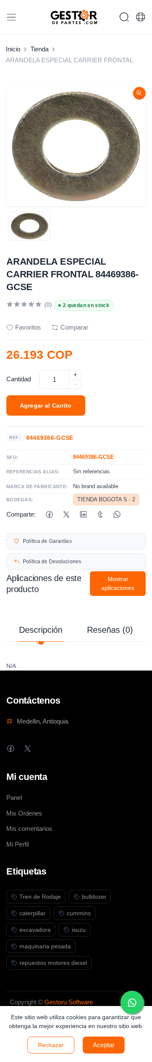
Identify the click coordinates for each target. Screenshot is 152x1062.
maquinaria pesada (45, 946)
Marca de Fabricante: (37, 486)
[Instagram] (44, 748)
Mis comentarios (29, 828)
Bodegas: (19, 499)
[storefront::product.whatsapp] (116, 514)
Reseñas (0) (110, 629)
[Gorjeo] (66, 514)
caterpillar (32, 913)
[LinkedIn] (83, 514)
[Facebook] (49, 514)
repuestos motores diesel (53, 962)
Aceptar (103, 1044)
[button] (141, 17)
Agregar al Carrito (46, 405)
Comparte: (20, 514)
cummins (79, 913)
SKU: (12, 457)
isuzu (79, 929)
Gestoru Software (68, 1002)
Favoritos (28, 327)
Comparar (74, 327)
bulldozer (94, 896)
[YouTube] (61, 748)
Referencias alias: (33, 471)
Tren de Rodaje (40, 896)
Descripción (40, 629)
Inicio (13, 49)
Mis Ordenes (24, 813)
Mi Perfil (17, 844)
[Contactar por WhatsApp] (132, 1002)
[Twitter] (27, 748)
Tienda (39, 49)
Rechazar (51, 1045)
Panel (14, 797)
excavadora (35, 929)
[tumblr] (99, 514)
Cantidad (18, 379)
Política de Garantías (47, 541)
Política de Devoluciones (52, 562)
